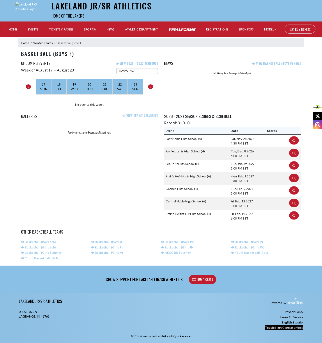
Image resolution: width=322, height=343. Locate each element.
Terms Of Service (291, 317)
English (287, 322)
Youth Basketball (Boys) (252, 252)
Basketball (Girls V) (108, 252)
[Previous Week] (28, 86)
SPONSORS (246, 29)
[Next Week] (150, 86)
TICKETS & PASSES (61, 29)
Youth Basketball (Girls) (42, 258)
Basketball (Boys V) (248, 242)
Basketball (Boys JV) (179, 242)
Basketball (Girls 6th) (40, 247)
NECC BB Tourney (177, 252)
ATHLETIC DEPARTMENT (141, 29)
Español (298, 322)
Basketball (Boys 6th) (40, 242)
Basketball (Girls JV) (249, 247)
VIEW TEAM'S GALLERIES (142, 115)
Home (25, 43)
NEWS (111, 29)
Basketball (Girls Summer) (43, 252)
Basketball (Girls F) (108, 247)
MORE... (269, 29)
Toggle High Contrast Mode (284, 327)
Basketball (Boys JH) (109, 242)
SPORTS (89, 29)
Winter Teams (43, 43)
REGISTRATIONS (217, 29)
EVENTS (33, 29)
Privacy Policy (294, 312)
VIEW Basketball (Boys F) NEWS (278, 63)
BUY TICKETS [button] (303, 29)
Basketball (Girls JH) (179, 247)
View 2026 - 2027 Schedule (138, 63)
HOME (13, 29)
